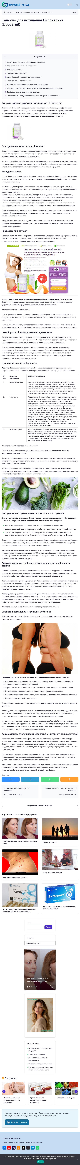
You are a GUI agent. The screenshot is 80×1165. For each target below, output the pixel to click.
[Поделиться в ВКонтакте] (11, 779)
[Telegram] (33, 1148)
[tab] (27, 986)
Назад (74, 12)
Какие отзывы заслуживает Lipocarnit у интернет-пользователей (33, 96)
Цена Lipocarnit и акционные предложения (24, 77)
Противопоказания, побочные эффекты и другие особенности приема (35, 88)
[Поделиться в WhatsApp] (50, 779)
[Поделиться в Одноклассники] (69, 779)
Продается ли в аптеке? (16, 73)
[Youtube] (9, 1148)
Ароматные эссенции (36, 1054)
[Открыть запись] (20, 832)
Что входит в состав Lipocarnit (19, 81)
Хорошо (40, 1162)
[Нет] (77, 1159)
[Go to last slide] (4, 1091)
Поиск (29, 923)
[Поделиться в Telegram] (30, 779)
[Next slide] (51, 986)
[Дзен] (28, 1148)
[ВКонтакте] (4, 1148)
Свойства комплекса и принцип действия (23, 92)
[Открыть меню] (77, 5)
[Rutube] (14, 1148)
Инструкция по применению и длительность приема (28, 85)
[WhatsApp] (37, 1148)
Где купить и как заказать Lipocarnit (21, 66)
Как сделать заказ (14, 70)
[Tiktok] (23, 1148)
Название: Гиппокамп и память (40, 1064)
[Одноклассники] (18, 1148)
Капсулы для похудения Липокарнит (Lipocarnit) (26, 62)
